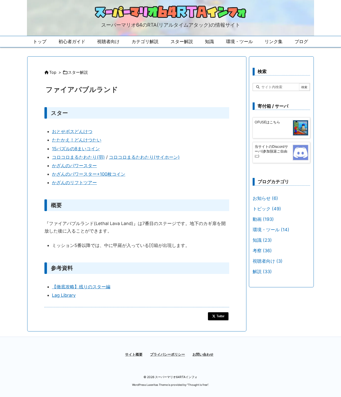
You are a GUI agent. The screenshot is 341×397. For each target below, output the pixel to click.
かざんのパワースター (74, 165)
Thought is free (197, 385)
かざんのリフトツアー (74, 182)
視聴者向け (268, 261)
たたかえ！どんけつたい (76, 140)
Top (52, 72)
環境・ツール (271, 229)
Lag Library (64, 295)
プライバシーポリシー (167, 354)
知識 (262, 240)
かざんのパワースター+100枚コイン (88, 174)
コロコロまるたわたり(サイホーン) (144, 157)
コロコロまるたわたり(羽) (78, 157)
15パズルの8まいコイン (76, 148)
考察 (262, 250)
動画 (263, 219)
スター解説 (78, 72)
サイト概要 (134, 354)
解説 (262, 271)
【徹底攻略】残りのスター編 (81, 286)
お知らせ (265, 198)
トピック (267, 208)
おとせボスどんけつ (72, 131)
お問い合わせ (202, 354)
